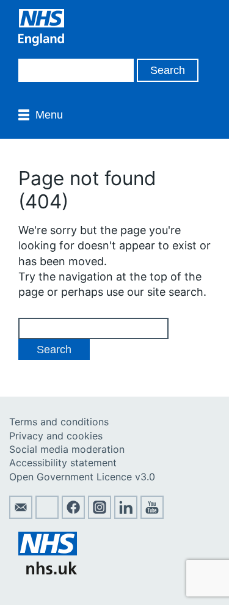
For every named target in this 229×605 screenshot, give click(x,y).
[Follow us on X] (47, 515)
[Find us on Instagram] (99, 515)
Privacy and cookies (56, 436)
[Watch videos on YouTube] (152, 515)
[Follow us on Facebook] (73, 515)
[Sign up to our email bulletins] (20, 515)
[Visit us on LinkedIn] (125, 515)
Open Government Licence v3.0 (82, 477)
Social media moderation (67, 449)
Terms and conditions (59, 422)
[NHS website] (47, 571)
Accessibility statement (63, 463)
